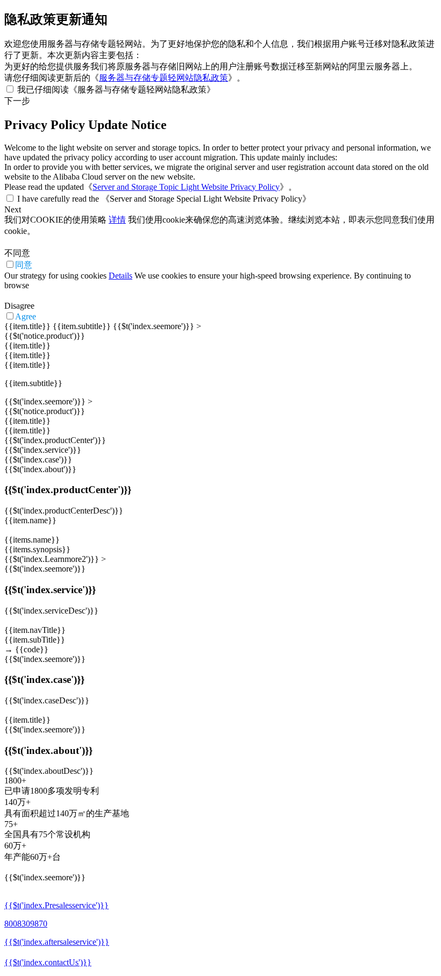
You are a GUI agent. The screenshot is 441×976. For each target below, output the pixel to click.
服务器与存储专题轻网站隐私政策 (163, 77)
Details (120, 275)
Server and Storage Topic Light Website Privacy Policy (186, 186)
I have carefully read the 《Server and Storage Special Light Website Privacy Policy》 (164, 198)
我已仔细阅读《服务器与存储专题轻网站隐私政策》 (116, 89)
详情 (117, 219)
